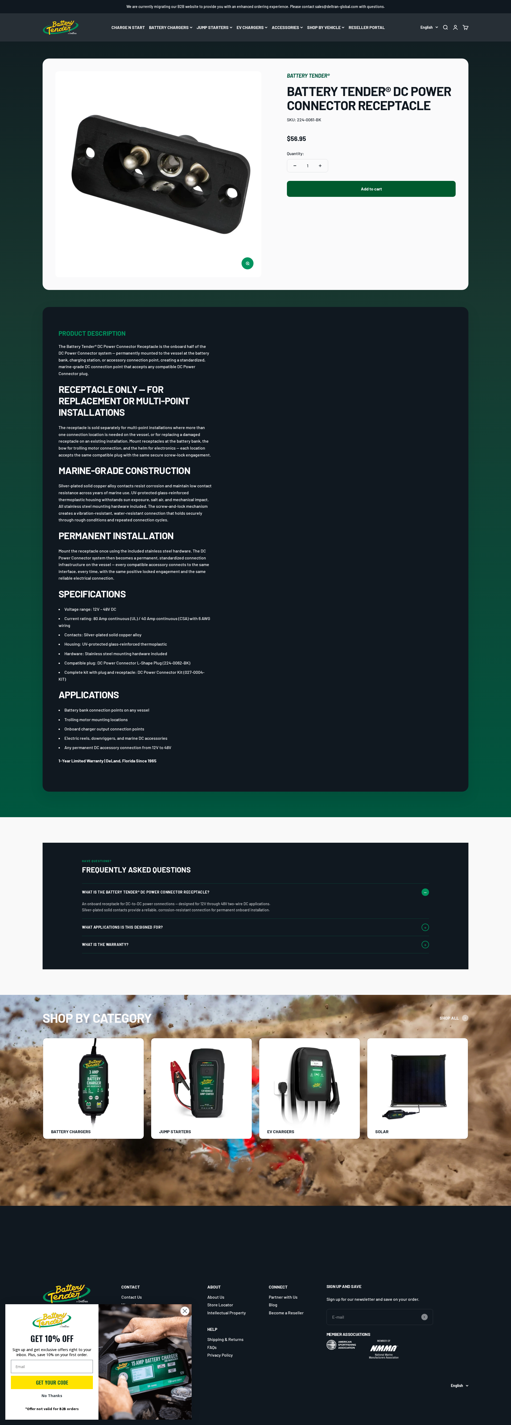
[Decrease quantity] (295, 165)
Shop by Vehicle (324, 27)
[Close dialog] (184, 1311)
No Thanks (52, 1395)
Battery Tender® (308, 75)
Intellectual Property (226, 1312)
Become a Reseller (286, 1312)
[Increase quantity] (320, 165)
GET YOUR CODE (52, 1382)
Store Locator (220, 1304)
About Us (215, 1296)
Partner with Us (283, 1296)
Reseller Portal (367, 27)
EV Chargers (250, 27)
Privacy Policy (220, 1354)
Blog (273, 1304)
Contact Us (131, 1296)
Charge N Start (128, 27)
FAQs (212, 1347)
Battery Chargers (169, 27)
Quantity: (295, 153)
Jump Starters (213, 27)
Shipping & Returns (225, 1339)
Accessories (285, 27)
